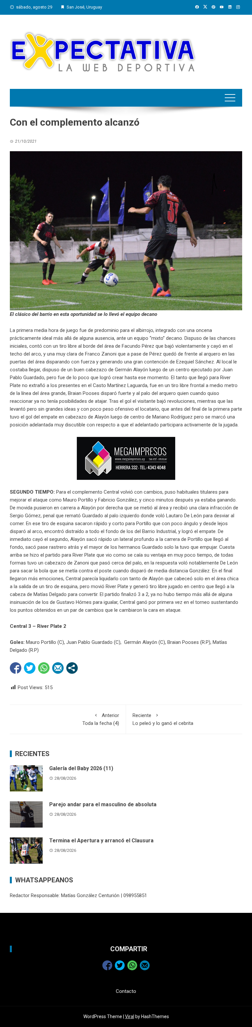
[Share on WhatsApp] (44, 668)
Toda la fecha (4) (100, 719)
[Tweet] (29, 668)
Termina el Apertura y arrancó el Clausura (101, 840)
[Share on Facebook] (15, 668)
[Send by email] (58, 668)
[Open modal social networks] (72, 668)
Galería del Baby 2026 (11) (81, 768)
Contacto (126, 991)
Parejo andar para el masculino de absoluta (103, 804)
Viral (129, 1016)
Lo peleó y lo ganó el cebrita (163, 719)
